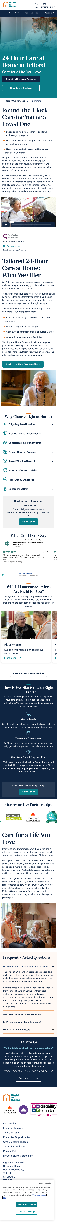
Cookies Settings (27, 1212)
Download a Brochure (21, 88)
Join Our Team (11, 1132)
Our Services (18, 100)
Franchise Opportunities (16, 1137)
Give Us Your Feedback (16, 1141)
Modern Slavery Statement (18, 1155)
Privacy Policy (11, 1151)
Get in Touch (28, 521)
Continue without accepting (42, 1183)
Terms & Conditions (14, 1146)
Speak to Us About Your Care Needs (23, 364)
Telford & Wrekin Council (20, 991)
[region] (27, 1200)
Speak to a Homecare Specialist (21, 79)
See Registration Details (14, 250)
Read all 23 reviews (26, 574)
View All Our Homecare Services (28, 673)
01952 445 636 (30, 1078)
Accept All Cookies (27, 1205)
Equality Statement (13, 1128)
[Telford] (10, 5)
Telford (6, 100)
